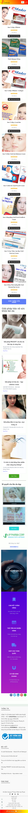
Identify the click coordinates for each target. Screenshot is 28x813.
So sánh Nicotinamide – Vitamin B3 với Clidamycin (14, 751)
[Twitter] (12, 794)
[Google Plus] (15, 794)
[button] (14, 301)
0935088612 (13, 727)
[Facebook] (10, 794)
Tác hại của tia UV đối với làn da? (9, 756)
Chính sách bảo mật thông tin (14, 806)
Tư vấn (14, 801)
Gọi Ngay (11, 811)
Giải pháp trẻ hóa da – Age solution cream (11, 773)
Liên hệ (14, 808)
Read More (5, 350)
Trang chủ (14, 796)
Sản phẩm (14, 798)
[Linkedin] (18, 794)
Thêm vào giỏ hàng (14, 36)
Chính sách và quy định (14, 804)
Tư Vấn (19, 811)
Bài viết (14, 800)
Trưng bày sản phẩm (14, 803)
